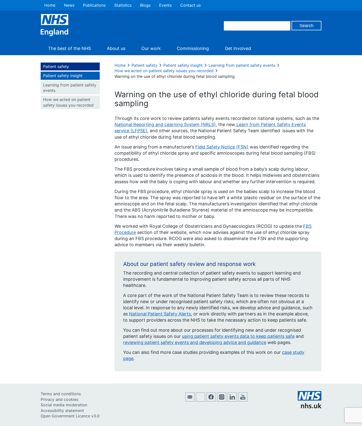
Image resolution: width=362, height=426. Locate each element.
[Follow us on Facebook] (211, 400)
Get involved (238, 48)
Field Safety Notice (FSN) (221, 146)
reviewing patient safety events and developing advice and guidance (194, 342)
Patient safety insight (62, 75)
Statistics (123, 5)
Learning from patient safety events (69, 87)
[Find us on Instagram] (221, 400)
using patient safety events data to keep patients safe (238, 336)
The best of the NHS (69, 48)
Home (49, 5)
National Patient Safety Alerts (160, 313)
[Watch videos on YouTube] (242, 400)
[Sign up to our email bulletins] (190, 400)
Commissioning (193, 48)
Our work (151, 48)
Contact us (190, 5)
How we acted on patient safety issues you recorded (68, 102)
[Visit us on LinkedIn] (232, 400)
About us (116, 48)
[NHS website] (309, 406)
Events (165, 5)
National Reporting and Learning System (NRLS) (165, 124)
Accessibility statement (62, 410)
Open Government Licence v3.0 (70, 415)
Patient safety (56, 66)
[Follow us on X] (200, 400)
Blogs (145, 5)
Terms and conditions (61, 393)
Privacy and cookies (59, 399)
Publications (94, 5)
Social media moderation (64, 404)
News (69, 5)
